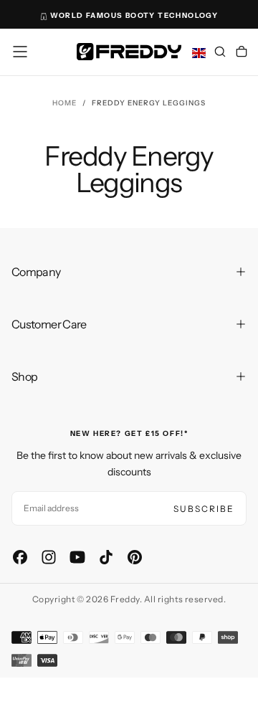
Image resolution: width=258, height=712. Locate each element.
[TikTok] (106, 557)
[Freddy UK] (129, 51)
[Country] (199, 53)
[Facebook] (20, 557)
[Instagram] (48, 557)
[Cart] (241, 53)
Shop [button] (24, 376)
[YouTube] (77, 557)
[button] (20, 51)
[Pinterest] (134, 557)
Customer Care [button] (49, 324)
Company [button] (36, 272)
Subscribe (203, 508)
